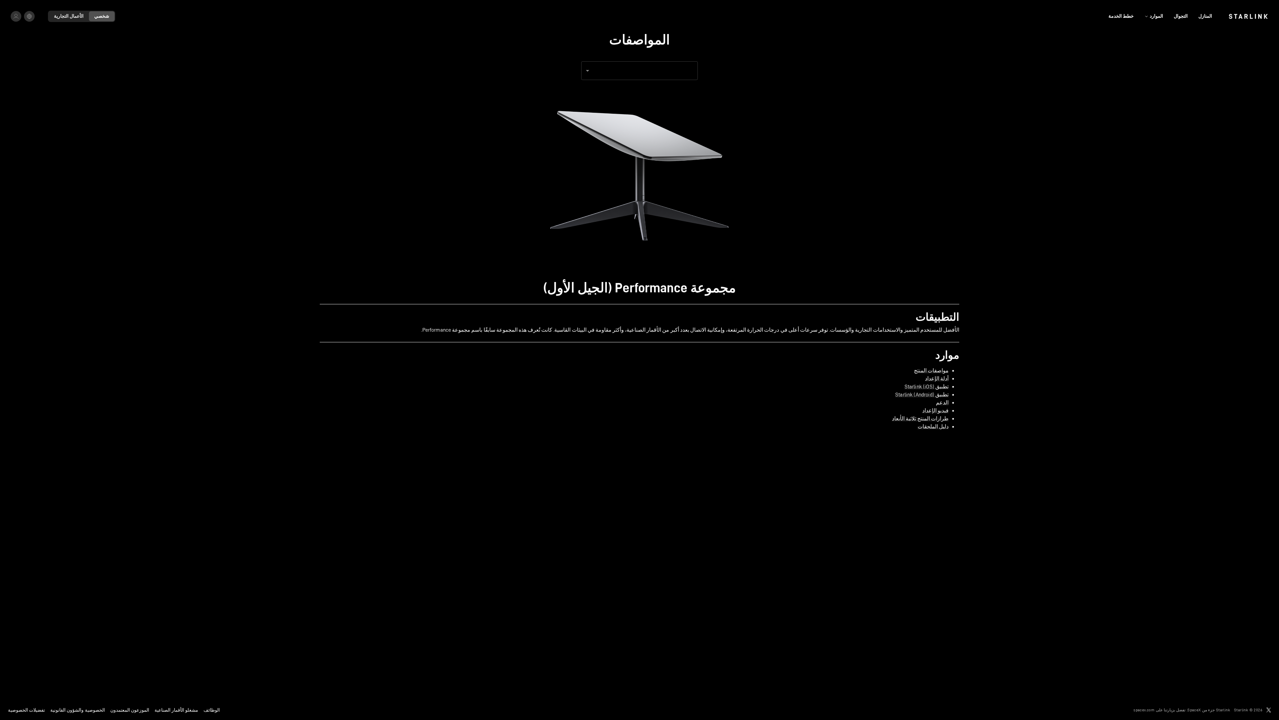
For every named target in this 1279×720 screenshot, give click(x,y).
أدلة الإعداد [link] (937, 378)
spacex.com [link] (1143, 710)
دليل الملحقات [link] (933, 426)
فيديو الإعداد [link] (935, 410)
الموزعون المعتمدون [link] (129, 710)
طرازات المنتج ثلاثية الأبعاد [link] (920, 418)
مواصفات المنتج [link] (931, 370)
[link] (1248, 16)
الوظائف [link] (212, 710)
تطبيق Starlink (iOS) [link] (927, 386)
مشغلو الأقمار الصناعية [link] (176, 710)
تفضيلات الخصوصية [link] (26, 710)
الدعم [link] (942, 402)
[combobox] (639, 70)
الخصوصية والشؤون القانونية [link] (77, 710)
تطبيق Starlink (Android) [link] (922, 394)
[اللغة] (29, 16)
